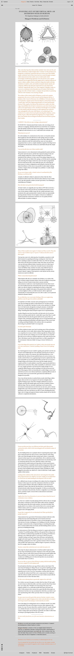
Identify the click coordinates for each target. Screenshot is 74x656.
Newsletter (46, 652)
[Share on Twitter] (2, 644)
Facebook (34, 652)
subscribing (21, 644)
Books (32, 1)
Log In (69, 1)
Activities (36, 1)
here (19, 618)
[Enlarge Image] (17, 64)
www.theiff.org (37, 631)
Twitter (28, 652)
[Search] (72, 1)
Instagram (21, 652)
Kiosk (28, 1)
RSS (40, 652)
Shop (41, 1)
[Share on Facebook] (2, 646)
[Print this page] (2, 650)
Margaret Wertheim (23, 627)
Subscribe (45, 1)
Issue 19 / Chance (37, 5)
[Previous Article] (2, 5)
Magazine (23, 1)
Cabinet (6, 1)
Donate (51, 1)
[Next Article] (72, 5)
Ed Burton (20, 623)
